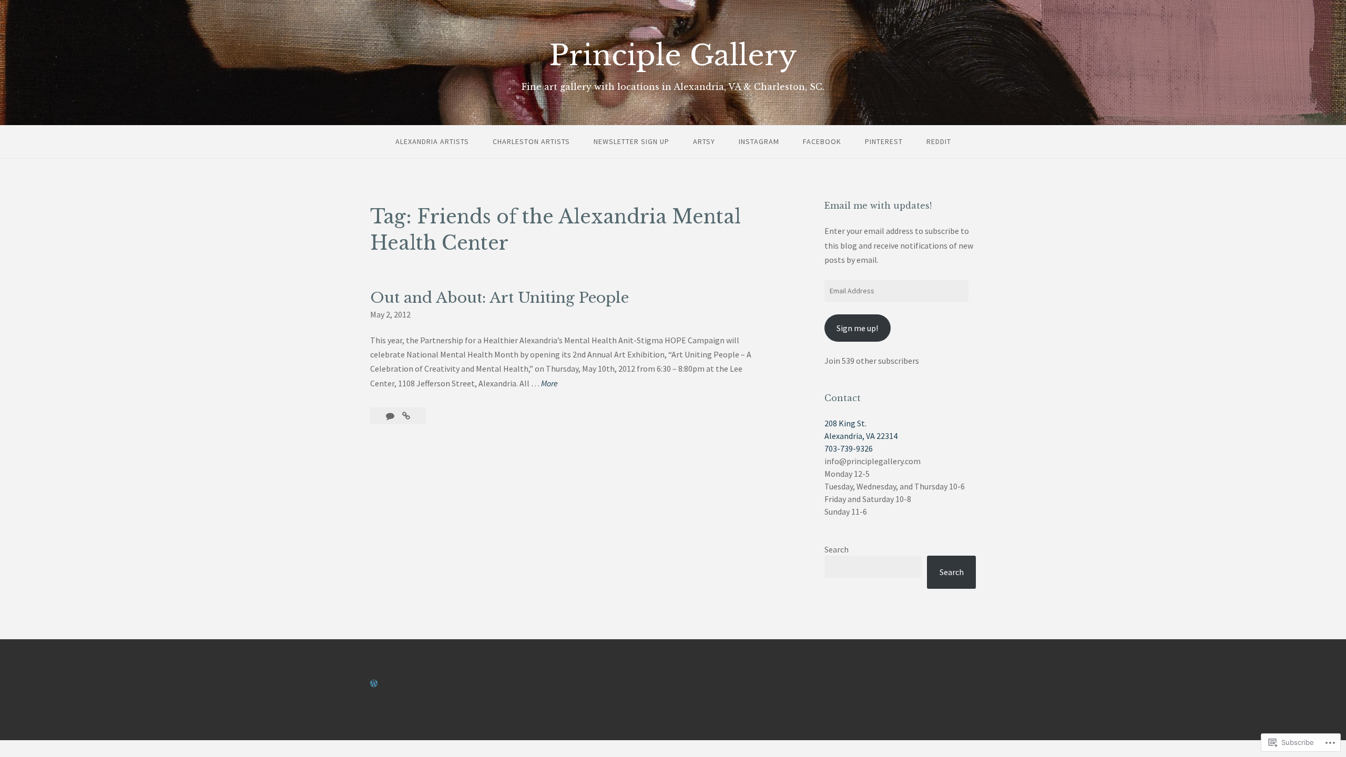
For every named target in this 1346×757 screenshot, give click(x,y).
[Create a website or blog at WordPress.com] (374, 683)
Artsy (704, 141)
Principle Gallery (673, 55)
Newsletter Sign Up (631, 141)
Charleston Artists (531, 141)
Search (836, 549)
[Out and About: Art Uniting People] (406, 416)
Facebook (822, 141)
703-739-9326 (848, 448)
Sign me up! (857, 328)
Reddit (938, 141)
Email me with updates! (878, 205)
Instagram (759, 141)
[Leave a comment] (391, 416)
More (549, 384)
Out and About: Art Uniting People (499, 298)
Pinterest (884, 141)
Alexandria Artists (432, 141)
